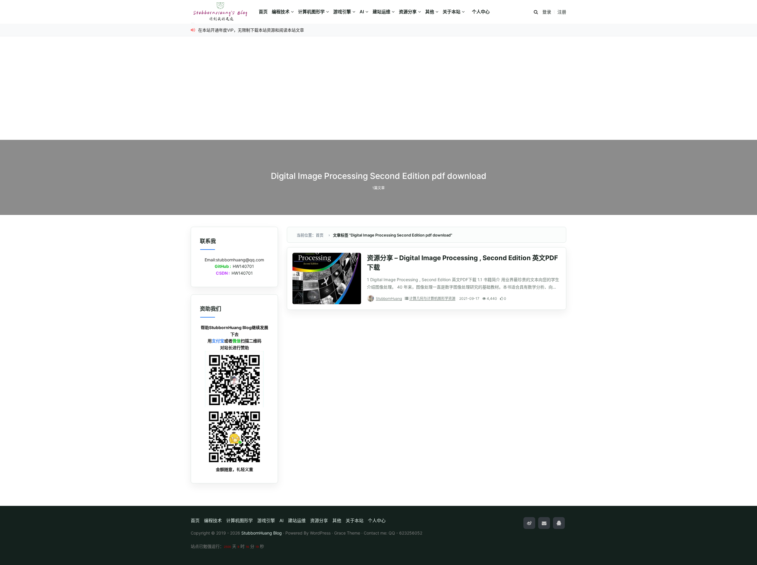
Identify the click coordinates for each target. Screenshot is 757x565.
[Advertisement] (378, 95)
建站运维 (381, 11)
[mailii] (544, 523)
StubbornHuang (389, 298)
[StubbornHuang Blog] (223, 12)
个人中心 (481, 11)
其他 (429, 11)
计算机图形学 (311, 11)
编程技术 (280, 11)
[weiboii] (529, 523)
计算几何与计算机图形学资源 (432, 298)
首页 (263, 11)
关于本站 (451, 11)
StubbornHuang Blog (261, 532)
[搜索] (536, 12)
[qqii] (559, 523)
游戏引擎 (342, 11)
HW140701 (243, 266)
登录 (546, 12)
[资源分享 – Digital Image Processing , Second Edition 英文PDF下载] (326, 278)
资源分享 (408, 11)
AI (362, 11)
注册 (561, 12)
